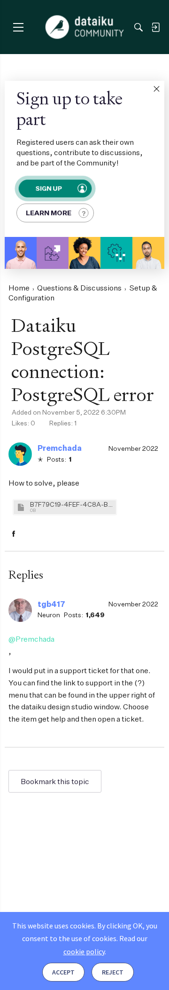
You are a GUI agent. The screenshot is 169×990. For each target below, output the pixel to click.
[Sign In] (155, 27)
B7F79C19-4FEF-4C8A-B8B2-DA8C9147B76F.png (72, 504)
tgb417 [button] (51, 604)
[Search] (138, 27)
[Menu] (18, 27)
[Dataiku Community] (85, 27)
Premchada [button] (60, 448)
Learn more (48, 213)
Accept (63, 972)
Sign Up (48, 188)
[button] (156, 89)
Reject (112, 972)
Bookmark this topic (55, 781)
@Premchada (31, 639)
